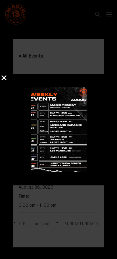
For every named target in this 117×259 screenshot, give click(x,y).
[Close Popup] (4, 78)
